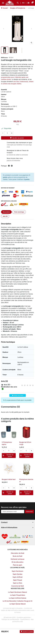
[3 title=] (27, 385)
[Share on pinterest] (11, 165)
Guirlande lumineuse (17, 559)
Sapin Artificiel (17, 577)
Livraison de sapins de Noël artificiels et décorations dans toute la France (17, 610)
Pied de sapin (17, 565)
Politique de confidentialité (10, 619)
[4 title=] (30, 385)
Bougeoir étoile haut (8, 479)
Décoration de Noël (17, 553)
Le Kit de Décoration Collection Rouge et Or (17, 601)
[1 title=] (22, 385)
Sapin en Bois (17, 583)
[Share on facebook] (9, 165)
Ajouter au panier (17, 138)
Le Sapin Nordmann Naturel (17, 592)
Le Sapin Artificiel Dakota (17, 598)
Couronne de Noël (17, 586)
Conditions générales (23, 617)
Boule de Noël (17, 556)
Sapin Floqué (17, 580)
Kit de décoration (17, 562)
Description (6, 212)
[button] (17, 3)
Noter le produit (17, 395)
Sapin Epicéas (17, 574)
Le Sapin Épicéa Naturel (17, 604)
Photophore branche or (26, 480)
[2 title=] (25, 385)
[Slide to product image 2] (13, 50)
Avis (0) (5, 216)
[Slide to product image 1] (4, 50)
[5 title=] (33, 385)
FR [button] (23, 3)
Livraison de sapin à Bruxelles (13, 608)
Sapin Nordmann (17, 571)
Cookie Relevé (25, 619)
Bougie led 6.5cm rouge (25, 443)
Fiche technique (19, 212)
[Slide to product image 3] (21, 50)
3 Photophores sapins (7, 443)
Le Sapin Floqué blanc (17, 595)
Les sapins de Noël (17, 567)
